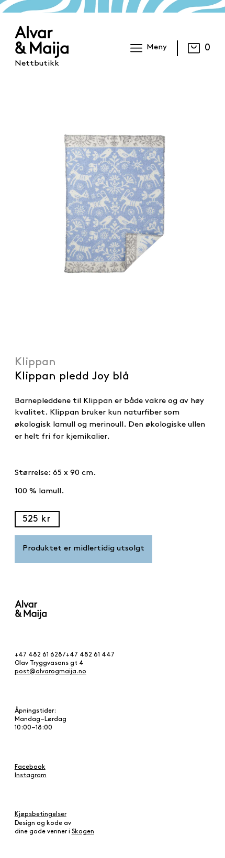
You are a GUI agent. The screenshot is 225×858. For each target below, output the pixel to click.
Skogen (83, 832)
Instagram (31, 775)
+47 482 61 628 (38, 655)
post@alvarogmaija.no (50, 672)
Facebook (30, 767)
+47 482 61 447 (90, 655)
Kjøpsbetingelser (40, 814)
